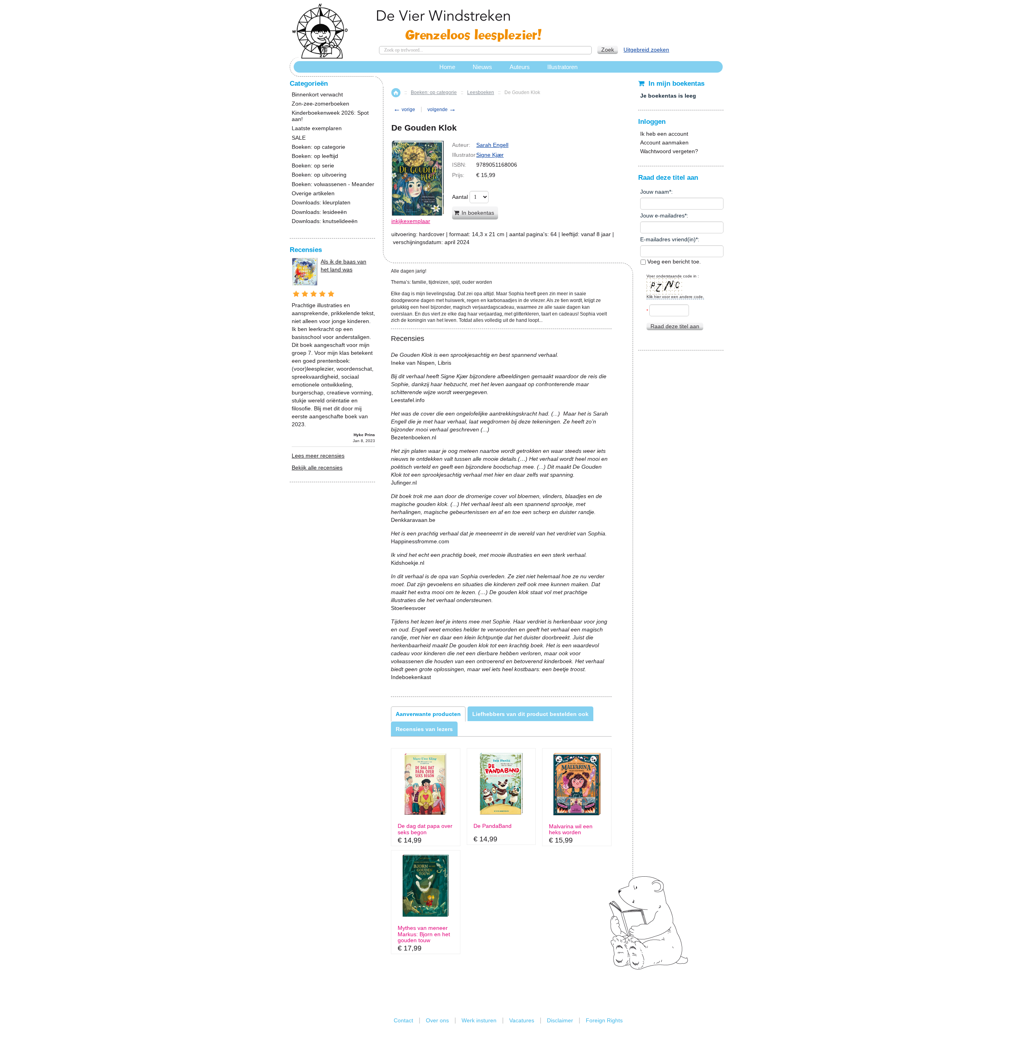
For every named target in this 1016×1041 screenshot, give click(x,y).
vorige (404, 109)
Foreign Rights (604, 1020)
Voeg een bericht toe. (673, 261)
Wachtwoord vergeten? (669, 151)
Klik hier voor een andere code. (675, 296)
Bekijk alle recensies (317, 467)
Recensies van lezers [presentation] (424, 729)
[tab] (428, 714)
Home (395, 92)
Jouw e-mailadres (662, 215)
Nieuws (482, 66)
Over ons (437, 1020)
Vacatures (521, 1020)
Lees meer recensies (318, 455)
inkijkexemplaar (410, 221)
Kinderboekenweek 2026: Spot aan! (330, 116)
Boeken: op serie (313, 166)
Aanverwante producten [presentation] (428, 714)
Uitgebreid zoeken (646, 49)
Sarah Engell (492, 145)
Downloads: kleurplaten (321, 203)
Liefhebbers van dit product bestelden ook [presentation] (530, 714)
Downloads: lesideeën (319, 212)
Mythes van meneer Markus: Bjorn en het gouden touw (424, 934)
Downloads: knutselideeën (325, 221)
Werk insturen (479, 1020)
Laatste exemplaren (317, 128)
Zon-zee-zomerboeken (320, 104)
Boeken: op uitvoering (319, 175)
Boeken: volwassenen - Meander (333, 184)
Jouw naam (654, 192)
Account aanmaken (664, 142)
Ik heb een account (664, 134)
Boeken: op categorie (434, 92)
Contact (403, 1020)
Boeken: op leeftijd (315, 156)
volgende (441, 109)
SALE (299, 138)
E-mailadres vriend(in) (668, 239)
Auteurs (520, 66)
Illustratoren (562, 66)
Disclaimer (560, 1020)
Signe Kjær (490, 155)
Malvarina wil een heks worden (571, 829)
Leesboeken (480, 92)
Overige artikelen (313, 193)
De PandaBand (492, 826)
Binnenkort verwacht (317, 95)
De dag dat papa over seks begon (425, 829)
